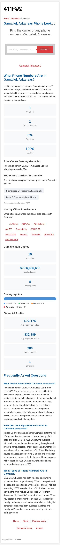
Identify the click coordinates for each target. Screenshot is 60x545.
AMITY (8, 229)
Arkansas (15, 18)
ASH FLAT (35, 229)
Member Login (39, 521)
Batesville (36, 234)
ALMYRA (13, 224)
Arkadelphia (21, 229)
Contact (39, 528)
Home (6, 18)
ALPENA (26, 224)
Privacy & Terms (24, 528)
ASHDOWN (10, 234)
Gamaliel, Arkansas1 (30, 65)
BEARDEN (49, 234)
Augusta (24, 234)
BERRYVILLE (11, 239)
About (25, 521)
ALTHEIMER (39, 224)
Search (44, 49)
